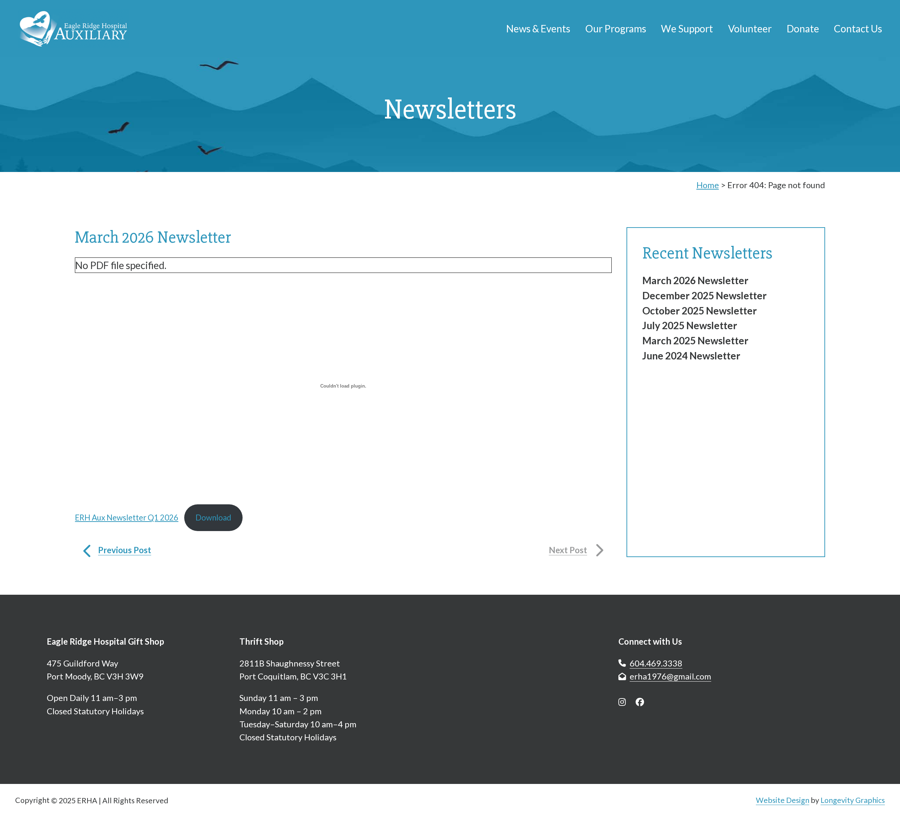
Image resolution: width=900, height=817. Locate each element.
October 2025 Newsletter (699, 311)
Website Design (782, 800)
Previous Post (124, 550)
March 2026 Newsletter (695, 280)
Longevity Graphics (853, 800)
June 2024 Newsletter (691, 356)
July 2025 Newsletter (689, 325)
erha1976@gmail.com (670, 676)
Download (213, 517)
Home (707, 185)
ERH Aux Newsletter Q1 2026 (126, 517)
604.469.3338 (656, 663)
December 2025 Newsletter (704, 295)
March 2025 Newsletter (695, 340)
